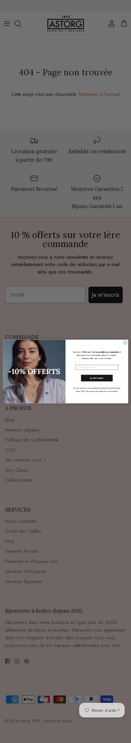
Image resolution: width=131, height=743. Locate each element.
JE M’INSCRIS (96, 378)
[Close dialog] (125, 342)
